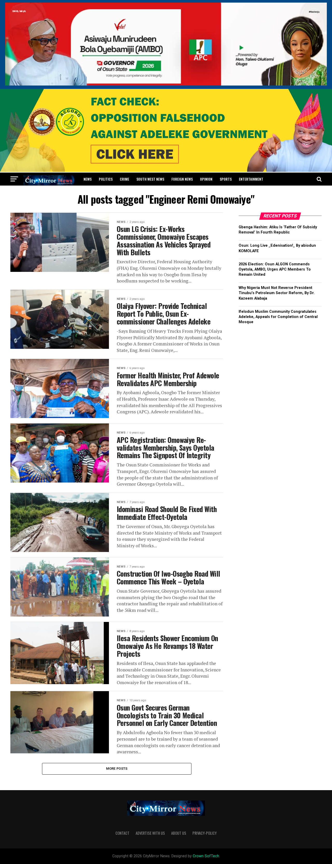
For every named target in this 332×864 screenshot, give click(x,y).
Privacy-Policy (204, 833)
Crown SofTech (206, 856)
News (88, 179)
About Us (178, 833)
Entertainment (251, 179)
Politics (106, 179)
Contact (122, 833)
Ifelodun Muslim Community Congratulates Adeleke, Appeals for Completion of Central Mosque (278, 316)
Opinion (206, 179)
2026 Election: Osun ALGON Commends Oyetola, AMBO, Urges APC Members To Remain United (275, 269)
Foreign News (182, 179)
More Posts (117, 768)
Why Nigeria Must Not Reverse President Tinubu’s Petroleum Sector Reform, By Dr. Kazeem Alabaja (277, 293)
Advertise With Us (150, 833)
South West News (150, 179)
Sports (226, 179)
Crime (124, 179)
